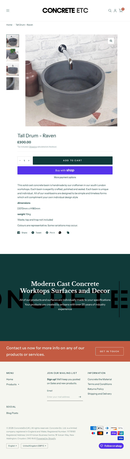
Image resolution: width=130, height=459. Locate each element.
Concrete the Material (100, 379)
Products (11, 384)
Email (49, 390)
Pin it (52, 232)
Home (9, 24)
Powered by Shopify (46, 438)
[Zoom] (111, 41)
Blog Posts (12, 413)
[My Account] (115, 10)
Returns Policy (96, 388)
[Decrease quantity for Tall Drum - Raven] (20, 161)
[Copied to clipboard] (69, 232)
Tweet (38, 232)
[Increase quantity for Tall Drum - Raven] (28, 161)
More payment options (65, 177)
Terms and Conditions (100, 384)
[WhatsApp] (61, 232)
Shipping (33, 147)
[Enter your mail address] (80, 397)
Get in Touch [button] (109, 351)
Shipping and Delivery (100, 393)
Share (24, 232)
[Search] (110, 10)
